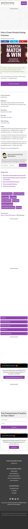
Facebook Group (14, 488)
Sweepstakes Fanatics (15, 69)
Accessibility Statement (21, 515)
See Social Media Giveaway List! (14, 377)
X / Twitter (14, 490)
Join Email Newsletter (14, 476)
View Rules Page (5, 123)
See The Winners (14, 473)
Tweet (14, 41)
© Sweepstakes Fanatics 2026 (8, 513)
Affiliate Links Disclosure (9, 515)
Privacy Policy (18, 513)
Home (2, 215)
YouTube (14, 493)
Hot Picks (18, 207)
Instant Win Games (19, 194)
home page (5, 71)
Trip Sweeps (15, 200)
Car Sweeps (13, 197)
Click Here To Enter (14, 84)
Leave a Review (14, 480)
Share (5, 41)
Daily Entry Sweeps (7, 194)
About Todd (14, 471)
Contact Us (14, 463)
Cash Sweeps (5, 197)
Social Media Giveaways (8, 207)
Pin (23, 41)
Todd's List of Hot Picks (9, 186)
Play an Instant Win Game (10, 184)
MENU (24, 3)
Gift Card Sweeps (6, 200)
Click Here (14, 447)
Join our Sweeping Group (14, 478)
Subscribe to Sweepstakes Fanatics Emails (14, 175)
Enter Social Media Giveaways (11, 181)
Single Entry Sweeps (7, 204)
